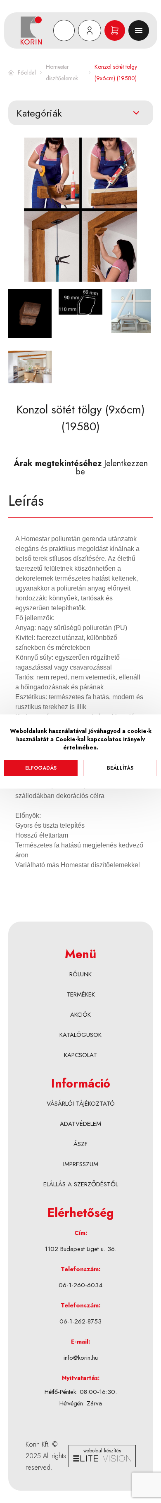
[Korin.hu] (35, 30)
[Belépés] (89, 30)
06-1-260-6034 (80, 1285)
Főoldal (27, 72)
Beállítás (120, 768)
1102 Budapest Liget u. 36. (80, 1248)
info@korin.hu (81, 1357)
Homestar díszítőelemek (62, 72)
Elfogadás (41, 768)
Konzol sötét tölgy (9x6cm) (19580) (116, 72)
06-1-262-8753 (80, 1321)
